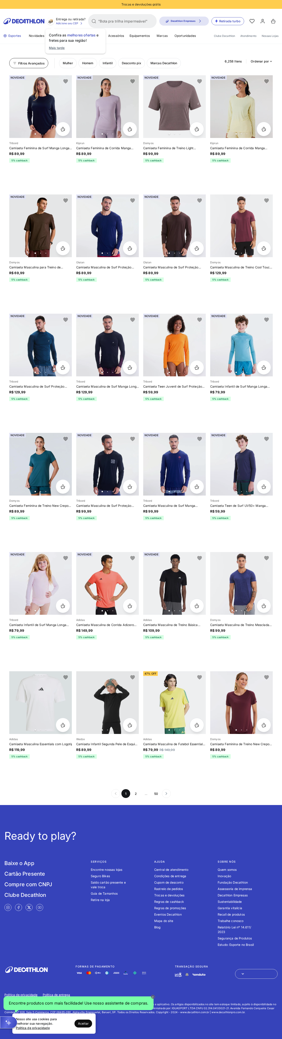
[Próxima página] (166, 793)
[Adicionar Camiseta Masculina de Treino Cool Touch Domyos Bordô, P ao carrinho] (264, 248)
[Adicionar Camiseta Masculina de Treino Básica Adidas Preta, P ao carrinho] (197, 606)
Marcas (162, 36)
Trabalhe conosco (231, 921)
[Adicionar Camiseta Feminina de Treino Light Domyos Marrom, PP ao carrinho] (197, 129)
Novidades (36, 36)
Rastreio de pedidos (168, 889)
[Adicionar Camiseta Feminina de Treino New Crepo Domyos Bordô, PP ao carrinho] (264, 725)
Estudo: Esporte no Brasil (236, 945)
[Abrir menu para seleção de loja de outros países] (256, 974)
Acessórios (116, 36)
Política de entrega (56, 995)
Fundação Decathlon (233, 882)
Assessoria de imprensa (235, 889)
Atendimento (248, 36)
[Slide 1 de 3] (174, 583)
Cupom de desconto (169, 882)
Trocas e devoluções (169, 895)
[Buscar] (93, 21)
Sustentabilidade (230, 901)
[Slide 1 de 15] (107, 702)
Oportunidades (185, 36)
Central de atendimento (171, 869)
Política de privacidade (20, 995)
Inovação (224, 876)
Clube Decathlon (224, 36)
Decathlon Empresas (233, 895)
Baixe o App (19, 863)
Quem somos (227, 869)
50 (156, 794)
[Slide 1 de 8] (40, 106)
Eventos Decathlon (168, 914)
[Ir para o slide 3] (45, 134)
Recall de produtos (231, 914)
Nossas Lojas (270, 36)
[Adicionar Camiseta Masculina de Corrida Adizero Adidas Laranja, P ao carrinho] (130, 606)
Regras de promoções (170, 908)
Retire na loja (100, 900)
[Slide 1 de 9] (40, 464)
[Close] (153, 997)
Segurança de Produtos (235, 938)
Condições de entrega (170, 876)
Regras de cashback (169, 901)
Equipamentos (140, 36)
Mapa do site (163, 921)
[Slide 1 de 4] (174, 106)
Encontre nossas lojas (106, 869)
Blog (157, 927)
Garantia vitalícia (230, 908)
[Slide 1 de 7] (107, 106)
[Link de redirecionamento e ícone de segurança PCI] (187, 974)
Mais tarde (57, 48)
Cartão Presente (24, 874)
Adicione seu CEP (67, 23)
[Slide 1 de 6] (107, 225)
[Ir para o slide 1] (35, 134)
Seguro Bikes (100, 876)
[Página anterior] (115, 793)
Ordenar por (260, 61)
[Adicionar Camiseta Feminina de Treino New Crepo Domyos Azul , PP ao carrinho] (63, 486)
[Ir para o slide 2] (40, 134)
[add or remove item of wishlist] (65, 81)
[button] (79, 1003)
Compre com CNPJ (28, 884)
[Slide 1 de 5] (40, 225)
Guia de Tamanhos (104, 893)
